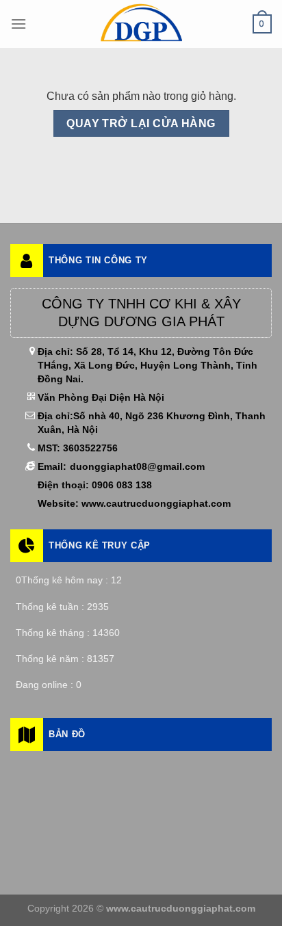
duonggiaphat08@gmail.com (137, 466)
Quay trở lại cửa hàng (141, 123)
